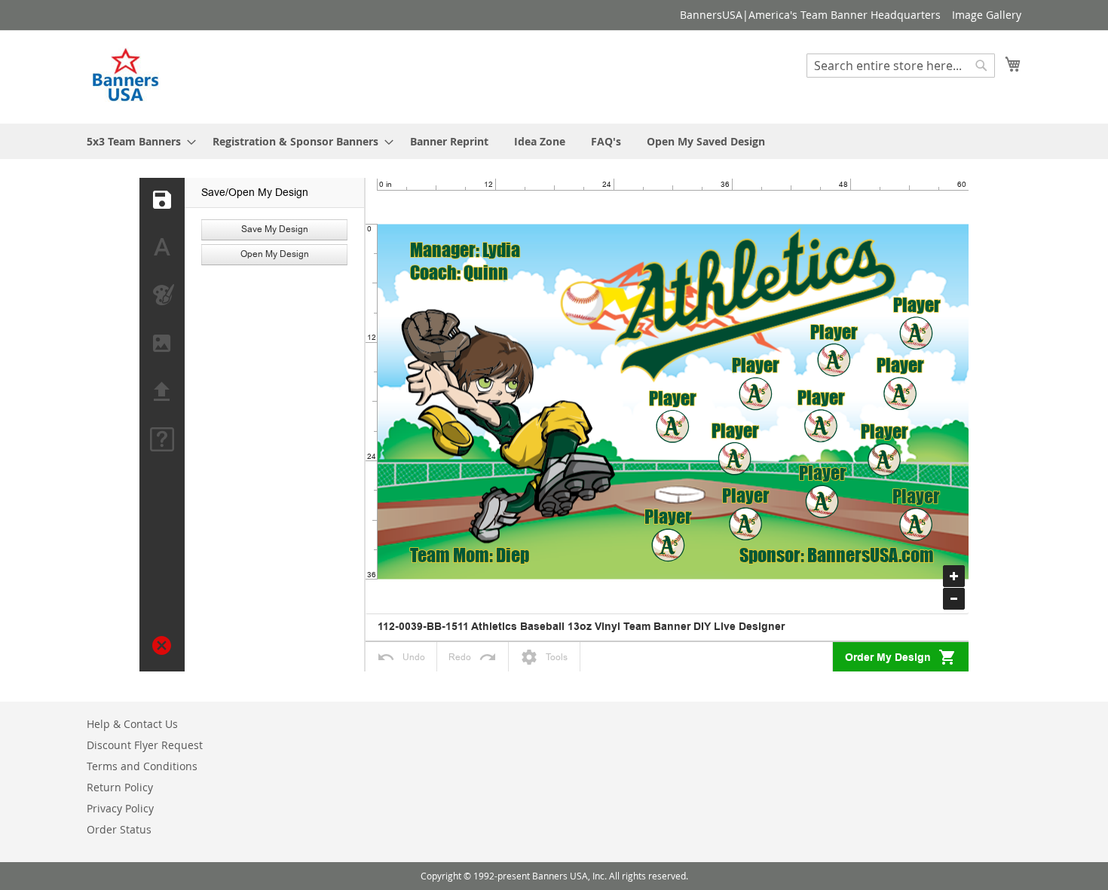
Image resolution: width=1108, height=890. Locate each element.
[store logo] (127, 76)
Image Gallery (986, 15)
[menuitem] (137, 141)
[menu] (554, 141)
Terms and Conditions (142, 766)
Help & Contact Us (132, 724)
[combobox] (901, 66)
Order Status (119, 829)
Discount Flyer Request (145, 745)
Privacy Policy (120, 808)
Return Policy (120, 787)
